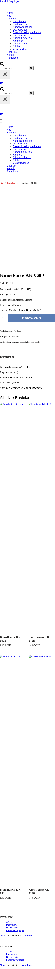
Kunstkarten (19, 21)
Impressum (11, 925)
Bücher (17, 46)
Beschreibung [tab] (7, 357)
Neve (2, 935)
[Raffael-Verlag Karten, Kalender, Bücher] (27, 7)
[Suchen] (2, 65)
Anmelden (12, 57)
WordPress (27, 935)
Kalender (18, 40)
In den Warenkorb (31, 318)
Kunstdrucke (19, 35)
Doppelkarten (20, 29)
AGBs (9, 922)
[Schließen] (5, 74)
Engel (29, 342)
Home (10, 13)
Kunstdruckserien (22, 38)
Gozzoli (36, 342)
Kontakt (11, 55)
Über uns (12, 52)
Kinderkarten (20, 24)
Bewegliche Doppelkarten (27, 32)
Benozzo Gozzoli (19, 342)
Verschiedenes (21, 49)
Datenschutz (12, 927)
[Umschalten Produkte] (53, 132)
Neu (9, 15)
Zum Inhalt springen (10, 1)
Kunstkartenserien (23, 27)
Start (2, 183)
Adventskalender (22, 43)
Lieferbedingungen (15, 930)
